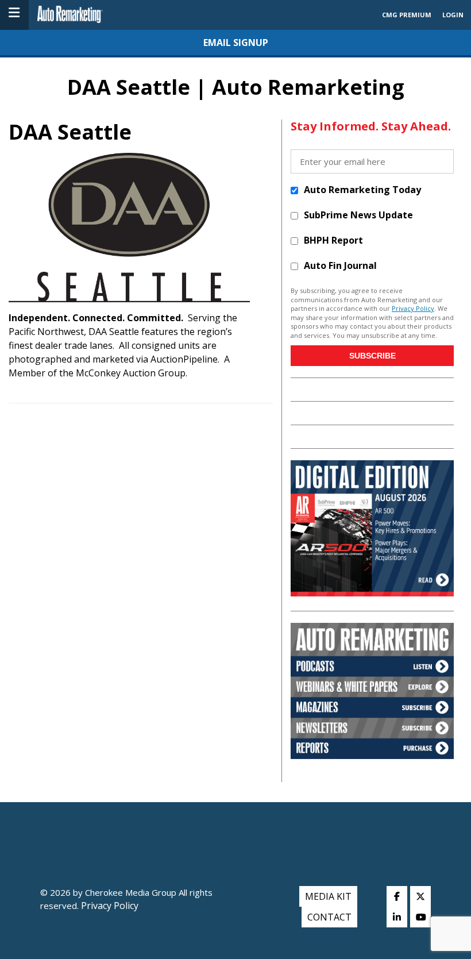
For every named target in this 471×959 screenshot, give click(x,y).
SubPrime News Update (358, 215)
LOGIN (453, 14)
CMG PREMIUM (406, 14)
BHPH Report (333, 240)
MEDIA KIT (328, 896)
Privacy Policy (413, 308)
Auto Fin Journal (340, 265)
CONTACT (329, 917)
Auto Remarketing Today (362, 189)
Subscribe (372, 355)
